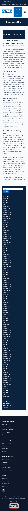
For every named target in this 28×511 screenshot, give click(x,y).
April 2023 (5, 276)
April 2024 (5, 252)
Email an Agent (6, 467)
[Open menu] (24, 12)
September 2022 (7, 290)
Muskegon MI (21, 179)
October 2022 (6, 288)
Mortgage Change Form (8, 470)
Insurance (5, 407)
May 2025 (5, 226)
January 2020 (6, 352)
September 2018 (7, 384)
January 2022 (6, 306)
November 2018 (7, 380)
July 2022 (5, 294)
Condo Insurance (6, 443)
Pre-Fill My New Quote (17, 11)
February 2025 (6, 232)
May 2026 (5, 202)
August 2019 (6, 362)
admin (22, 46)
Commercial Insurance (8, 429)
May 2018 (5, 392)
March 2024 (6, 254)
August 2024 (6, 244)
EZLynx (4, 498)
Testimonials (5, 481)
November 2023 (7, 262)
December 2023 (7, 260)
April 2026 (5, 204)
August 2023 (6, 268)
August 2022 (6, 292)
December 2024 (7, 236)
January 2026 (6, 210)
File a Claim (15, 4)
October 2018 (6, 382)
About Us (4, 478)
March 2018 (6, 396)
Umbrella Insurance (7, 435)
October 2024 (6, 240)
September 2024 (7, 242)
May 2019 (5, 368)
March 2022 (6, 302)
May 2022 (5, 298)
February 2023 (6, 280)
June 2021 (5, 318)
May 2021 (5, 320)
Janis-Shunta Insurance (9, 179)
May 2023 (5, 274)
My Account (23, 4)
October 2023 (6, 264)
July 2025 (5, 222)
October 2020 (6, 334)
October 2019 (6, 358)
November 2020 (7, 332)
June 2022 (5, 296)
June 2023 (5, 272)
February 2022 (6, 304)
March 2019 (6, 372)
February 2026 (6, 208)
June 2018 (5, 390)
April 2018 (5, 394)
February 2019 (6, 374)
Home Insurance (7, 405)
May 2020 (5, 344)
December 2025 (7, 212)
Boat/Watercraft (6, 446)
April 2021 (5, 322)
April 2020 (5, 346)
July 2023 (5, 270)
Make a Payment (6, 4)
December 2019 (7, 354)
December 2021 (7, 308)
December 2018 (7, 378)
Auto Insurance (13, 177)
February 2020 (6, 350)
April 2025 (5, 228)
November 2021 (7, 310)
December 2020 (7, 330)
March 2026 (6, 206)
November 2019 (7, 356)
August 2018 (6, 386)
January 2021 (6, 328)
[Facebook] (3, 490)
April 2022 (5, 300)
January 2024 (6, 258)
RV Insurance (5, 451)
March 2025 (6, 230)
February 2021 (6, 326)
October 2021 (6, 312)
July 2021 (5, 316)
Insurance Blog (6, 483)
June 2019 (5, 366)
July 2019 (5, 364)
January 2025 (6, 234)
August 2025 (6, 220)
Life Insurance (6, 432)
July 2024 (5, 246)
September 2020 (7, 336)
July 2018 (5, 388)
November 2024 (7, 238)
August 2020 (6, 338)
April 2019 (5, 370)
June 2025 (5, 224)
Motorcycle (5, 448)
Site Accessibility (14, 501)
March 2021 (6, 324)
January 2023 (6, 282)
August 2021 (6, 314)
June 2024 (5, 248)
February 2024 (6, 256)
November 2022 (7, 286)
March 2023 (6, 278)
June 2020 (5, 342)
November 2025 (7, 214)
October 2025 (6, 216)
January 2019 (6, 376)
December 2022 (7, 284)
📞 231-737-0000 (6, 1)
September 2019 (7, 360)
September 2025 (7, 218)
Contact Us (5, 486)
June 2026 (5, 200)
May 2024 (5, 250)
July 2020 (5, 340)
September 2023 (7, 266)
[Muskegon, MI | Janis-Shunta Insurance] (7, 11)
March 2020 (6, 348)
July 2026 (5, 198)
